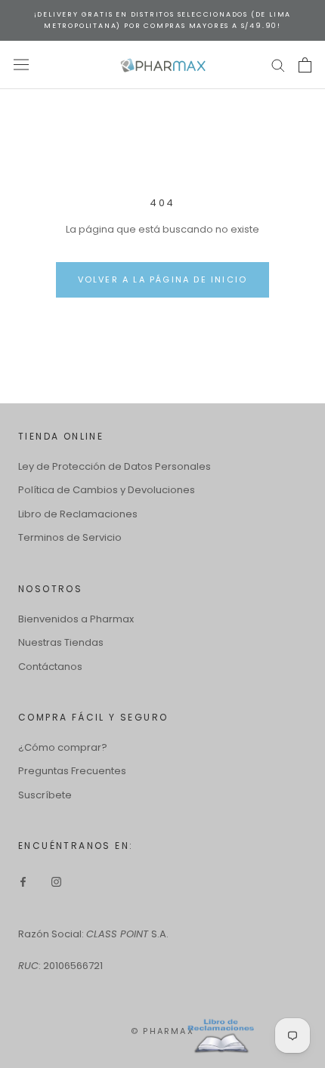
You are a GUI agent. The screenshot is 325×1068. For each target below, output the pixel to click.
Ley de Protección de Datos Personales (114, 466)
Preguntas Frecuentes (72, 771)
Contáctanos (50, 666)
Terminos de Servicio (70, 537)
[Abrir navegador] (21, 64)
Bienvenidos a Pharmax (76, 619)
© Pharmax (162, 1031)
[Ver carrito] (305, 65)
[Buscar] (278, 64)
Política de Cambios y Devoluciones (106, 490)
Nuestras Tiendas (61, 642)
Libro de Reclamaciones (78, 514)
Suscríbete (45, 795)
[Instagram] (56, 881)
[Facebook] (23, 881)
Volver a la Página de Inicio (163, 279)
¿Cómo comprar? (62, 747)
